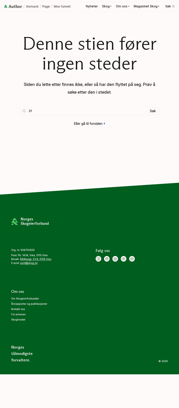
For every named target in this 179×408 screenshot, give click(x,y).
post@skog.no (29, 263)
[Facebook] (98, 259)
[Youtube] (123, 259)
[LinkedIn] (115, 259)
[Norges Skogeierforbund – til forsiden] (5, 6)
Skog (106, 6)
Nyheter (92, 6)
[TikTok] (132, 259)
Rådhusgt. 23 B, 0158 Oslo (35, 259)
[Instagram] (107, 259)
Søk (153, 111)
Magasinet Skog (145, 6)
